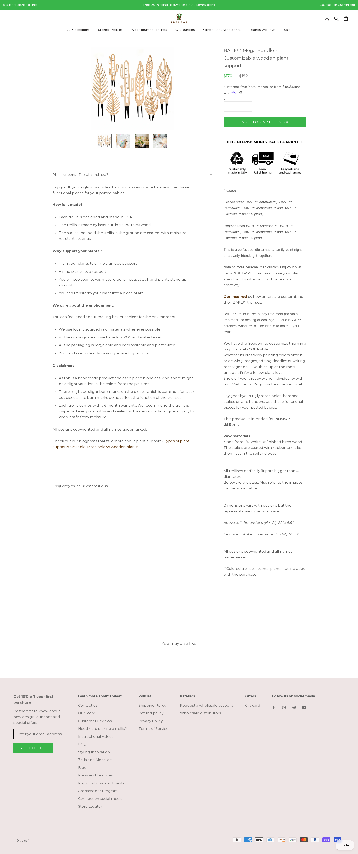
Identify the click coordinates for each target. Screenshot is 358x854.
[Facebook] (274, 707)
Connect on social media (100, 799)
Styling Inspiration (94, 752)
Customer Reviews (95, 721)
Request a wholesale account (206, 705)
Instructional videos (96, 736)
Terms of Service (153, 729)
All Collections (78, 30)
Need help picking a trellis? (102, 729)
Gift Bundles (185, 30)
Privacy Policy (151, 721)
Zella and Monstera (95, 760)
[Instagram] (284, 707)
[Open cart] (346, 18)
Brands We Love (262, 30)
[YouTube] (304, 707)
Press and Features (95, 775)
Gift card (252, 705)
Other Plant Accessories (222, 30)
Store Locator (90, 806)
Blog (82, 768)
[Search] (336, 18)
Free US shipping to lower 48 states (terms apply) (179, 5)
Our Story (86, 713)
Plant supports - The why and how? (80, 175)
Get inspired (236, 296)
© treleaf (22, 840)
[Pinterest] (294, 707)
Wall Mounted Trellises (149, 30)
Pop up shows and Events (101, 783)
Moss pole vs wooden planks (113, 447)
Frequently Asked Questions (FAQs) (81, 486)
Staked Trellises (110, 30)
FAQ (82, 744)
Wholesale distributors (200, 713)
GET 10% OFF (33, 748)
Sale (287, 30)
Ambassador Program (98, 791)
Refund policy (151, 713)
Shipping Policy (152, 705)
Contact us (88, 705)
